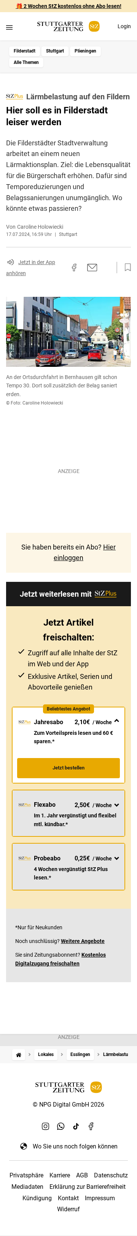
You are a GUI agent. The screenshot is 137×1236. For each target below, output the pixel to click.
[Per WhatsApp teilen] (106, 267)
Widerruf (68, 1209)
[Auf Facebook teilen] (74, 267)
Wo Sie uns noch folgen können (75, 1146)
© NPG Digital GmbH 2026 (68, 1104)
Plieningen (85, 51)
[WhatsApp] (61, 1126)
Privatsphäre (26, 1175)
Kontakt (68, 1198)
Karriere (59, 1175)
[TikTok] (76, 1126)
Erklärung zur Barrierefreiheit (87, 1186)
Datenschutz (111, 1175)
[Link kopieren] (60, 267)
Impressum (100, 1198)
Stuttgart (55, 51)
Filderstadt (24, 51)
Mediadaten (27, 1186)
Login (124, 26)
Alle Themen (26, 62)
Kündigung (37, 1198)
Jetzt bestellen (68, 768)
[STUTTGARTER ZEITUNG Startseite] (68, 26)
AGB (82, 1175)
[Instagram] (46, 1126)
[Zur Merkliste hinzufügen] (125, 267)
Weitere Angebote (83, 941)
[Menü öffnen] (9, 27)
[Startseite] (18, 1054)
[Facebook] (91, 1126)
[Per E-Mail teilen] (92, 267)
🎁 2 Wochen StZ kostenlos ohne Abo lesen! (68, 6)
